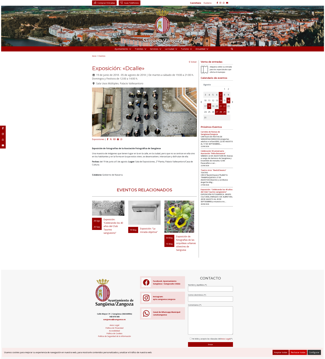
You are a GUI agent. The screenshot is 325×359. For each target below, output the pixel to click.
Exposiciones (98, 139)
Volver (193, 61)
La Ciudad (169, 49)
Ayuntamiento (121, 49)
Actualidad (200, 49)
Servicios (154, 49)
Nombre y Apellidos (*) (197, 285)
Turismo (185, 49)
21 (221, 106)
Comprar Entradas (106, 3)
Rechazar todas (298, 352)
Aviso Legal (114, 325)
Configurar (314, 352)
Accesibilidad (114, 331)
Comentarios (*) (194, 305)
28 (221, 112)
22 (224, 106)
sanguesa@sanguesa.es (114, 319)
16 (228, 100)
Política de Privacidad (114, 328)
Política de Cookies (114, 333)
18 (209, 106)
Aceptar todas (280, 352)
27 (217, 112)
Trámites (139, 49)
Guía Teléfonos (131, 3)
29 (224, 112)
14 (221, 100)
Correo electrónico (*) (197, 295)
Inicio (94, 56)
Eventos (102, 56)
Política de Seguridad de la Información (114, 336)
